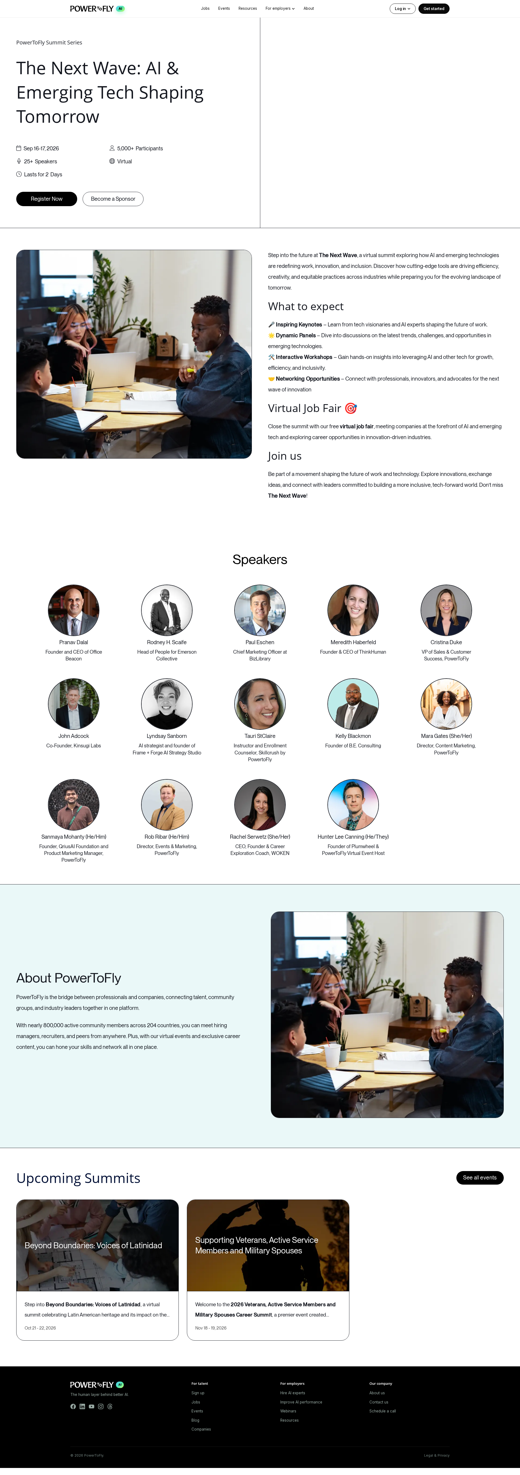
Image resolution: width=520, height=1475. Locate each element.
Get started (434, 8)
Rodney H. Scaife (167, 642)
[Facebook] (73, 1406)
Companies (201, 1429)
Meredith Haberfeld (353, 642)
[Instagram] (100, 1406)
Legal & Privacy (437, 1455)
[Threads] (110, 1406)
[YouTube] (91, 1406)
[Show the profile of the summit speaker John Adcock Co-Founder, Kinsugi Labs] (74, 704)
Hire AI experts (292, 1393)
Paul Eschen (260, 642)
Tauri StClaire (260, 736)
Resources (248, 8)
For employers (278, 8)
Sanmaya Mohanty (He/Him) (73, 837)
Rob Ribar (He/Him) (167, 837)
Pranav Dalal (73, 642)
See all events (480, 1177)
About (309, 8)
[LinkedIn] (82, 1406)
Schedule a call (382, 1411)
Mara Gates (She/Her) (446, 736)
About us (377, 1393)
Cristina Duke (446, 642)
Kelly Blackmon (353, 736)
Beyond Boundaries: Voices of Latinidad (93, 1245)
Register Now (47, 199)
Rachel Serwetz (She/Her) (260, 837)
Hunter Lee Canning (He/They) (353, 837)
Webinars (288, 1411)
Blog (195, 1420)
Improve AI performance (301, 1402)
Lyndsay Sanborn (167, 736)
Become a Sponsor (113, 199)
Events (224, 8)
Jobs (205, 8)
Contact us (378, 1402)
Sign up (197, 1393)
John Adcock (73, 736)
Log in (400, 8)
